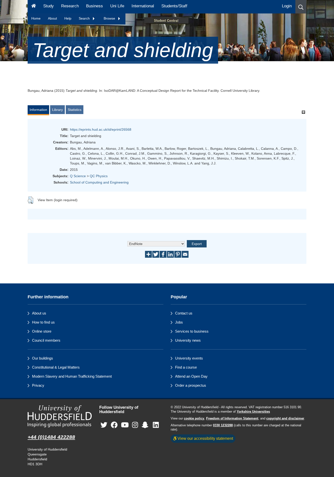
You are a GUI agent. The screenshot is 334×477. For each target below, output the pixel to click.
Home (36, 18)
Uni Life (117, 6)
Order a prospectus (190, 385)
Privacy (38, 385)
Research (70, 6)
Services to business (192, 331)
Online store (41, 331)
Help (67, 18)
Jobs (179, 322)
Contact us (183, 313)
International (143, 6)
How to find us (43, 322)
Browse (110, 18)
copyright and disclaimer (285, 418)
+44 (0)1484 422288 (51, 437)
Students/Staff (174, 6)
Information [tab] (38, 110)
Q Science (78, 176)
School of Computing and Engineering (99, 182)
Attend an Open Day (191, 376)
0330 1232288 (223, 425)
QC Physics (99, 176)
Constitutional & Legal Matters (56, 367)
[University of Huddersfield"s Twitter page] (103, 425)
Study (48, 6)
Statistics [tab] (74, 110)
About (52, 18)
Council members (46, 340)
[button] (300, 6)
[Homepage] (34, 6)
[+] (303, 112)
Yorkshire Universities (253, 411)
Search (85, 18)
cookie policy (194, 418)
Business (94, 6)
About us (39, 313)
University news (188, 340)
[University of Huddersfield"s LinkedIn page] (156, 425)
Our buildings (42, 358)
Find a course (186, 367)
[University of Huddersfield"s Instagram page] (135, 425)
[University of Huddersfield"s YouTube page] (125, 425)
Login (287, 6)
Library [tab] (57, 110)
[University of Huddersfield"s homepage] (60, 416)
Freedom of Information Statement (232, 418)
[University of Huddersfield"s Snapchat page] (146, 425)
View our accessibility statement (205, 438)
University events (189, 358)
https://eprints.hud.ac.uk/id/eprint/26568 (100, 129)
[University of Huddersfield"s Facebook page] (114, 425)
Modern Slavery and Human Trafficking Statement (72, 376)
